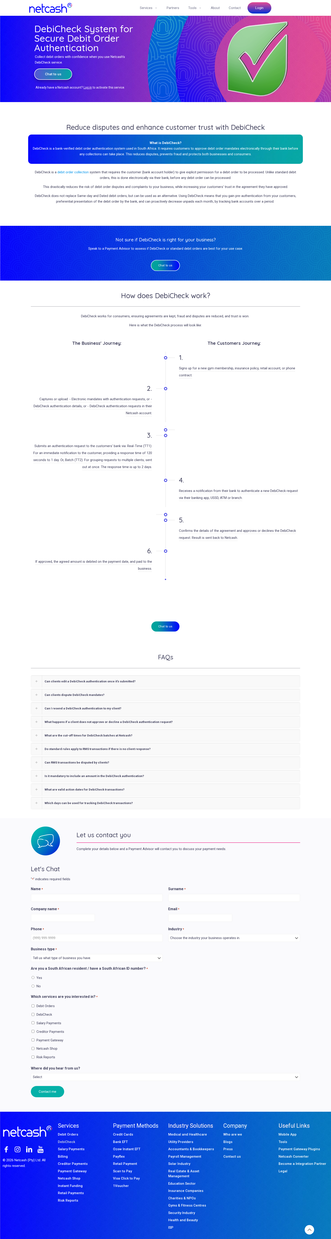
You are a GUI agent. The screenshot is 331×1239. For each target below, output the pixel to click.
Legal (283, 1171)
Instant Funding (70, 1186)
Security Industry (181, 1213)
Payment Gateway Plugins (299, 1149)
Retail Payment (125, 1164)
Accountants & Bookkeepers (191, 1149)
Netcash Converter (294, 1156)
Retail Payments (71, 1193)
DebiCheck (44, 1015)
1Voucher (121, 1186)
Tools (283, 1142)
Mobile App (288, 1134)
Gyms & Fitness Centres (187, 1205)
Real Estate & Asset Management (183, 1173)
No (38, 986)
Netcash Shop (46, 1049)
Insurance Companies (185, 1191)
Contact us (232, 1156)
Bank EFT (120, 1142)
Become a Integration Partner (302, 1164)
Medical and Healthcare (187, 1134)
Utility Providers (180, 1142)
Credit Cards (123, 1134)
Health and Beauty (183, 1220)
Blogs (227, 1142)
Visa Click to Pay (126, 1178)
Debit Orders (45, 1006)
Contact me (47, 1092)
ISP (170, 1227)
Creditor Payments (50, 1032)
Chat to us (53, 74)
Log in (88, 87)
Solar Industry (179, 1164)
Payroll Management (184, 1156)
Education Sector (182, 1184)
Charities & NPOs (182, 1198)
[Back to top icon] (309, 1229)
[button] (165, 681)
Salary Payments (48, 1023)
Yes (39, 978)
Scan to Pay (122, 1171)
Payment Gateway (49, 1040)
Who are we (232, 1134)
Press (228, 1149)
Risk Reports (45, 1057)
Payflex (119, 1156)
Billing (63, 1156)
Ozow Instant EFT (126, 1149)
